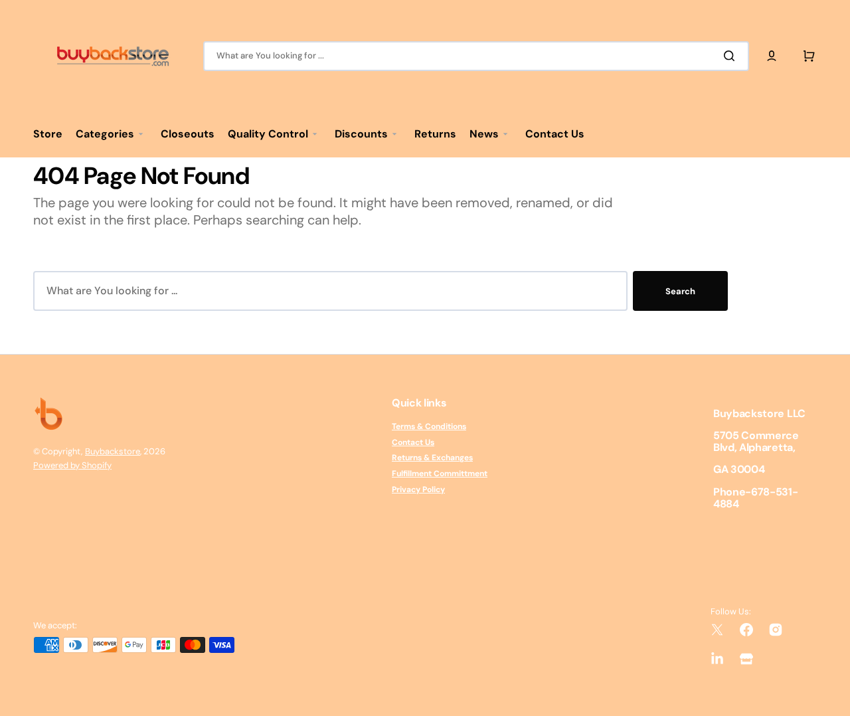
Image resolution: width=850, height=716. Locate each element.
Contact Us (413, 442)
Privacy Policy (418, 489)
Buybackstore (112, 451)
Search (680, 291)
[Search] (732, 55)
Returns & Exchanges (432, 457)
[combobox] (476, 56)
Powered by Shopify (72, 465)
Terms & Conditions (429, 427)
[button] (771, 55)
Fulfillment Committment (439, 473)
